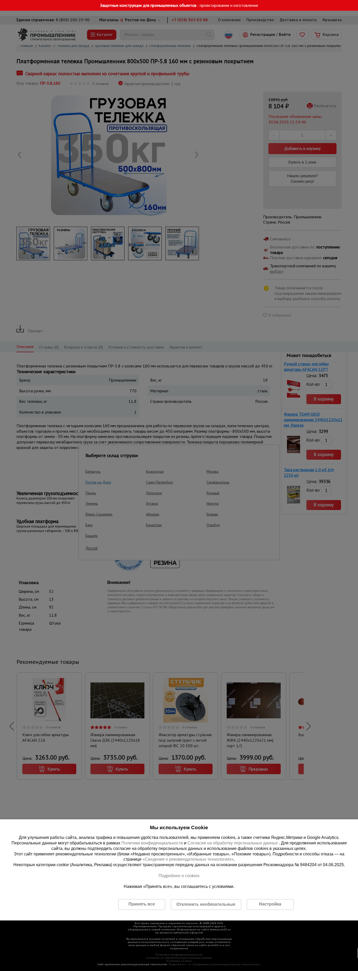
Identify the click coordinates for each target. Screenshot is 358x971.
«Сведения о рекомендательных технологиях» (188, 859)
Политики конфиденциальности (152, 843)
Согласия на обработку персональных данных (233, 843)
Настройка (270, 904)
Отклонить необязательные (205, 904)
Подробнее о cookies (179, 876)
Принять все (141, 904)
